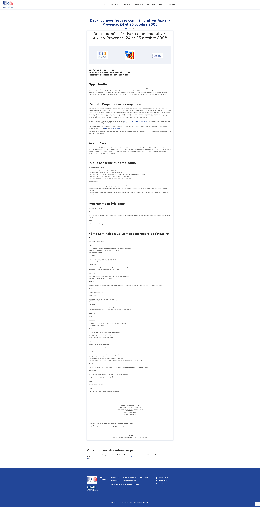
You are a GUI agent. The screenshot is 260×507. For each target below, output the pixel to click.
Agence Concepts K (144, 502)
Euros (105, 128)
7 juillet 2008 (91, 458)
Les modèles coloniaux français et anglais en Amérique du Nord (106, 456)
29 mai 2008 (135, 457)
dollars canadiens (115, 128)
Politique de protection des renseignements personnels (125, 484)
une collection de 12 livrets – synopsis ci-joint (135, 121)
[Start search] (255, 4)
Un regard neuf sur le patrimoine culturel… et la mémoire (150, 455)
